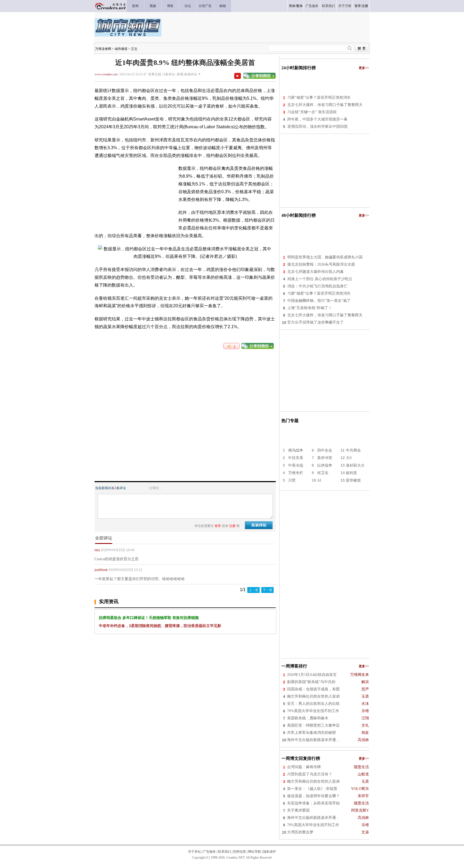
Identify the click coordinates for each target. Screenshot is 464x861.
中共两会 (353, 450)
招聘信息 (239, 851)
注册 (365, 6)
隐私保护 (269, 851)
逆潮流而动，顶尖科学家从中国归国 (317, 126)
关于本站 (194, 851)
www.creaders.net (106, 74)
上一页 (253, 590)
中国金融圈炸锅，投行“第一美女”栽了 (319, 301)
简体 (292, 6)
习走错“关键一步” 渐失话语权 (312, 112)
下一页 (267, 590)
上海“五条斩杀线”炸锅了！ (309, 308)
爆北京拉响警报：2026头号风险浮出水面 (321, 264)
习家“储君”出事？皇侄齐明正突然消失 (319, 98)
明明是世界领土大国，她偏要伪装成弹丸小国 (325, 257)
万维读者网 (103, 49)
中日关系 (295, 458)
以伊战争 (324, 465)
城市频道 (121, 49)
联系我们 (224, 851)
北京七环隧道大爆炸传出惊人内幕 (315, 272)
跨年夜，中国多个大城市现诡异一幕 (317, 119)
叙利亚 (351, 473)
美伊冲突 (324, 458)
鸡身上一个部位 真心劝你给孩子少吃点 (319, 279)
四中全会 (324, 450)
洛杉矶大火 (355, 465)
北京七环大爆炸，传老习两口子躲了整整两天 (325, 105)
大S (349, 458)
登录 (357, 6)
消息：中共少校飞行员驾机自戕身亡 (317, 286)
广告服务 (209, 851)
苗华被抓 (353, 480)
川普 (292, 480)
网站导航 (254, 851)
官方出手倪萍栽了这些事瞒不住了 (315, 322)
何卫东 (322, 473)
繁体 (299, 6)
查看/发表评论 (187, 74)
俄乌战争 (295, 450)
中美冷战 (295, 465)
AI (319, 480)
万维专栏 (295, 473)
